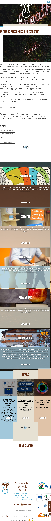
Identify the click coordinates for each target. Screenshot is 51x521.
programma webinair (7, 134)
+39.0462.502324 (24, 497)
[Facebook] (3, 516)
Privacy (31, 518)
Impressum (26, 518)
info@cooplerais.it (25, 499)
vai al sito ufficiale (7, 142)
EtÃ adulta (25, 147)
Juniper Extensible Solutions (22, 520)
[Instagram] (6, 516)
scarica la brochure (7, 131)
